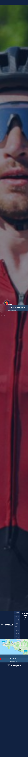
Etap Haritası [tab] (14, 659)
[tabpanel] (14, 308)
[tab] (17, 613)
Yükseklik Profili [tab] (14, 661)
